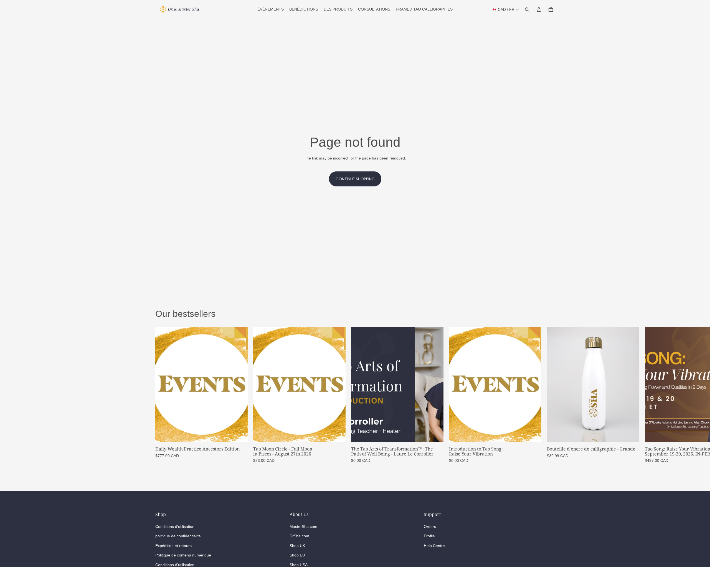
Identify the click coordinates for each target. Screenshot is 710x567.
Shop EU (297, 555)
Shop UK (297, 545)
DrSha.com (299, 536)
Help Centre (434, 545)
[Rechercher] (527, 9)
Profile (429, 536)
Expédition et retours (173, 545)
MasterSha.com (303, 526)
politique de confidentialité (178, 536)
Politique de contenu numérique (183, 555)
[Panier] (551, 9)
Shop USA (299, 565)
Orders (430, 526)
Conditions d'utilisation (174, 526)
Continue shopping (355, 179)
